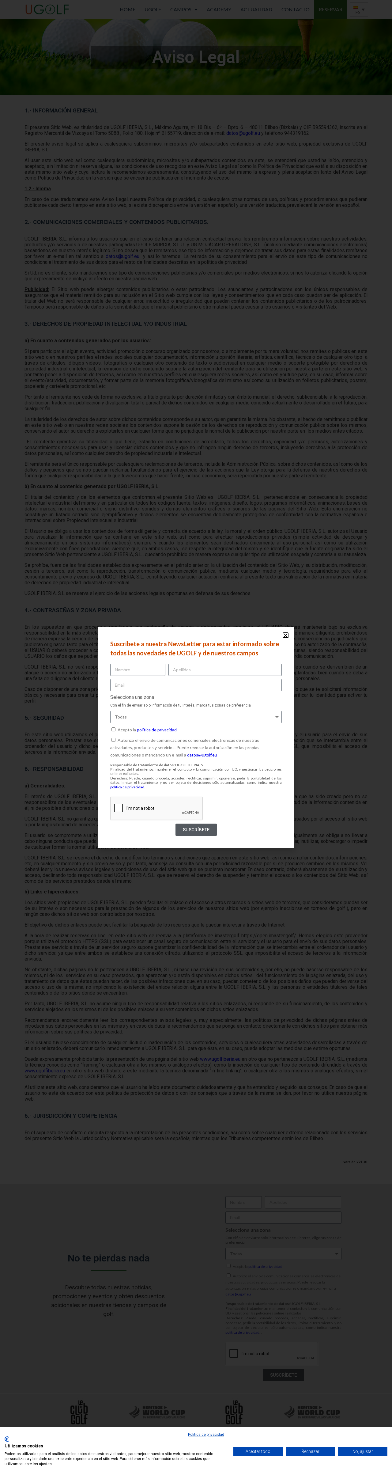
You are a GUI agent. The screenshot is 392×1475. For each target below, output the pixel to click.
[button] (285, 635)
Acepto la (147, 729)
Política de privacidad (206, 1434)
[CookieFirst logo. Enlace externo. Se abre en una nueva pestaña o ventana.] (7, 1439)
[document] (196, 737)
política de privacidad (157, 729)
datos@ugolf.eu (202, 754)
